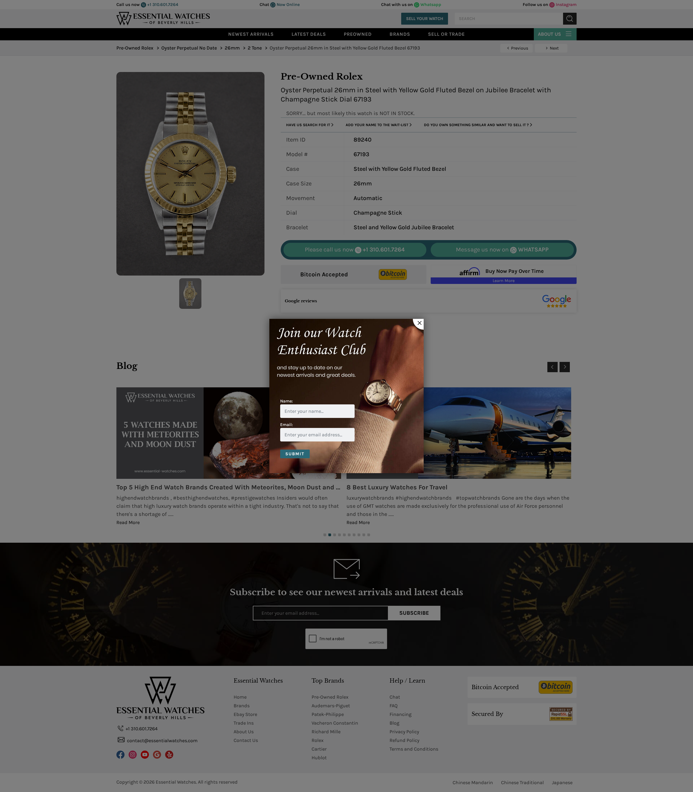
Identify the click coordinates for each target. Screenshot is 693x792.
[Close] (418, 324)
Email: (286, 424)
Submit (295, 453)
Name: (286, 401)
